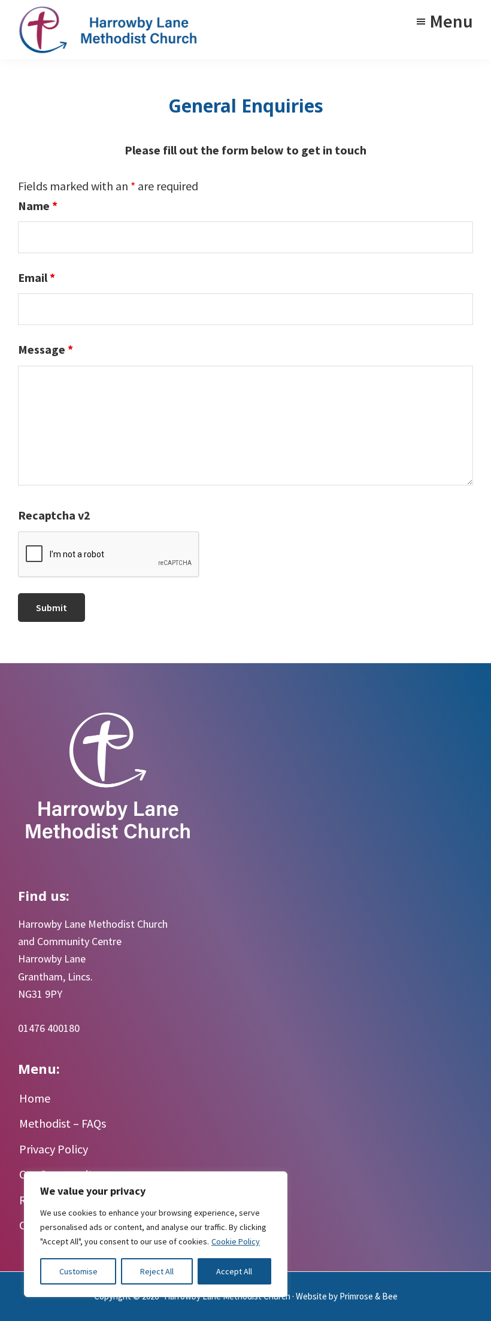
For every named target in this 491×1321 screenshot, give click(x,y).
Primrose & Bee (369, 1296)
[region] (155, 1234)
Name (37, 205)
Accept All (234, 1271)
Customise (78, 1271)
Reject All (157, 1271)
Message (45, 349)
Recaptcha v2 (54, 515)
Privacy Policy (53, 1148)
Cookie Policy (235, 1241)
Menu (451, 21)
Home (34, 1098)
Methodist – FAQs (62, 1123)
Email (36, 277)
